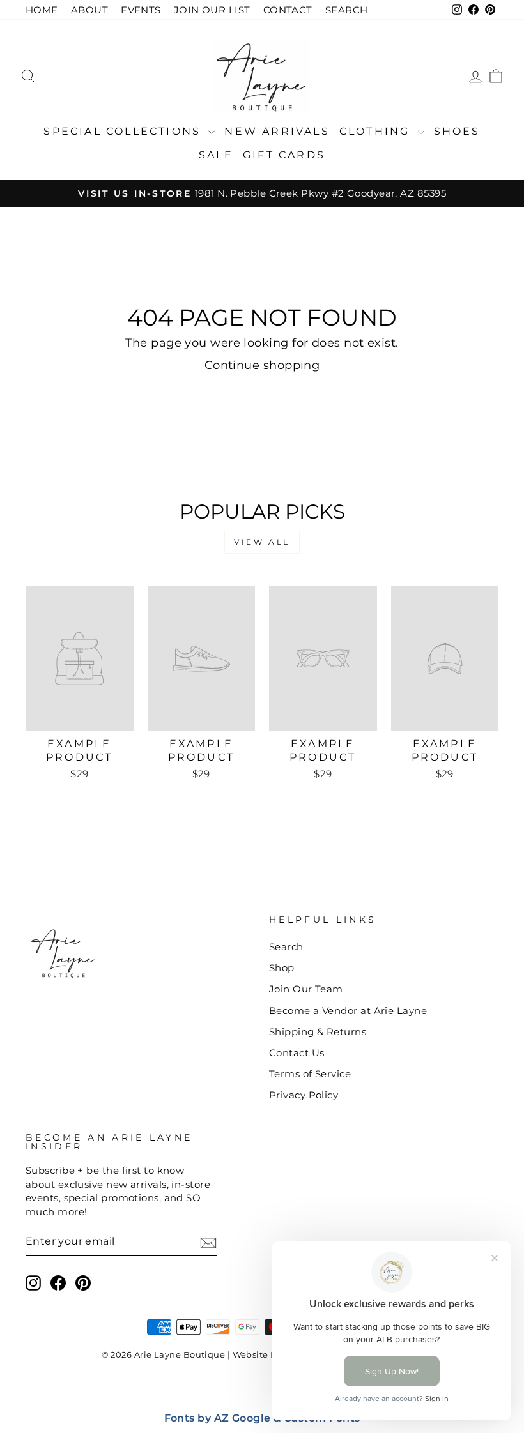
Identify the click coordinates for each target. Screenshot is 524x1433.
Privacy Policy (303, 1095)
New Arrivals (276, 131)
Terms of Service (310, 1074)
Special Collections (124, 131)
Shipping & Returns (317, 1032)
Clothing (377, 131)
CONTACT (287, 10)
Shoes (457, 131)
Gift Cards (284, 155)
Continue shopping (262, 365)
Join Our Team (306, 989)
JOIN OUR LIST (212, 10)
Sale (216, 155)
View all (262, 542)
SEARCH (346, 10)
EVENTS (141, 10)
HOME (42, 10)
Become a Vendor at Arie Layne (348, 1011)
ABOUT (89, 10)
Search (286, 947)
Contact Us (297, 1053)
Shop (282, 968)
